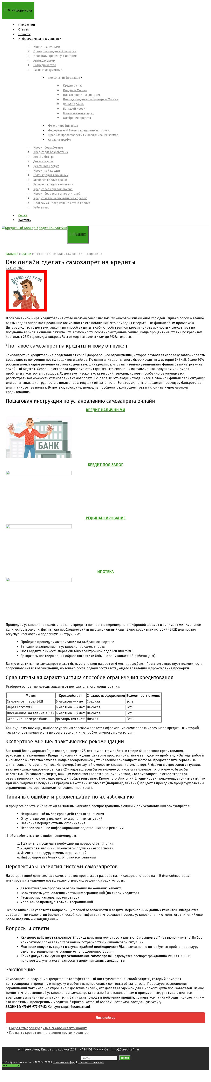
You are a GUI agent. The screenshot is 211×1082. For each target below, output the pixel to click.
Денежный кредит (46, 166)
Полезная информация (64, 78)
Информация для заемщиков (38, 39)
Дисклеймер (105, 1018)
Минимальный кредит (78, 113)
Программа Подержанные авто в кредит (61, 203)
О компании (26, 25)
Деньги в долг (43, 161)
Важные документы (46, 70)
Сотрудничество (44, 65)
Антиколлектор (44, 60)
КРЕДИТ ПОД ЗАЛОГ (105, 465)
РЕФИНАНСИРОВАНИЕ (105, 518)
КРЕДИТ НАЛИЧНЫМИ (105, 410)
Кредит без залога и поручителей (57, 194)
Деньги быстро (43, 157)
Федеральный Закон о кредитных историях (78, 130)
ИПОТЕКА (105, 571)
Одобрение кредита (77, 118)
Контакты (24, 220)
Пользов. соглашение (91, 1062)
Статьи (22, 215)
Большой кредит (75, 108)
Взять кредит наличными (50, 175)
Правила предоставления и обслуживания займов (83, 135)
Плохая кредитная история (82, 95)
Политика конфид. (64, 1062)
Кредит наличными (46, 47)
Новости (24, 34)
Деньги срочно (73, 104)
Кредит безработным (48, 147)
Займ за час (41, 207)
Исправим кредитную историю (55, 56)
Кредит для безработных (50, 152)
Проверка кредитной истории (54, 51)
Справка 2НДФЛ (59, 140)
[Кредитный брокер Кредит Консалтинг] (34, 228)
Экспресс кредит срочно (50, 180)
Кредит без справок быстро (53, 189)
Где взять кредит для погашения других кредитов (49, 1033)
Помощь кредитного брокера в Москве (90, 99)
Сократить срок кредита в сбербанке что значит (48, 1028)
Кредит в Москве (75, 90)
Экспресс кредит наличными (53, 184)
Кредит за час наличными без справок (60, 198)
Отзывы (23, 29)
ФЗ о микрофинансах (63, 126)
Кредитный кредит (46, 170)
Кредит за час (72, 85)
